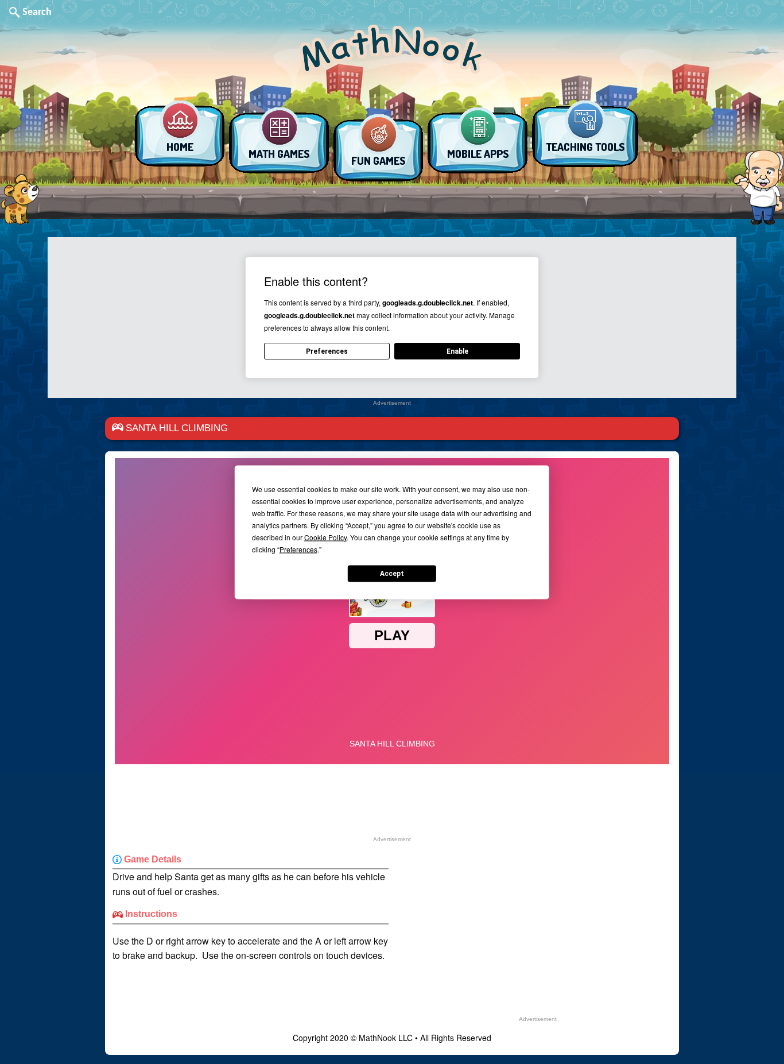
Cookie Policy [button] (325, 536)
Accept (392, 574)
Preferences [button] (298, 549)
